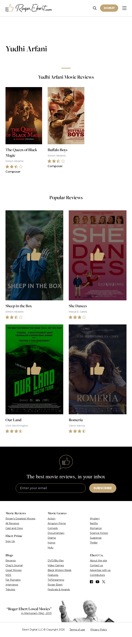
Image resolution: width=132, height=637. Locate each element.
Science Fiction (99, 533)
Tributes (10, 589)
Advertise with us (100, 570)
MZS (8, 575)
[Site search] (95, 8)
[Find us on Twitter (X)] (103, 581)
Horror (51, 542)
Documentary (56, 533)
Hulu (50, 547)
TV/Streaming (56, 579)
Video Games (56, 565)
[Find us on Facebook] (91, 581)
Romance (96, 528)
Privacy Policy (98, 629)
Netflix (94, 523)
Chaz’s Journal (14, 565)
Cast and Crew (14, 528)
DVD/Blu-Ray (56, 560)
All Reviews (12, 523)
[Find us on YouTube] (97, 581)
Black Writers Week (59, 570)
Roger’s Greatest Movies (20, 518)
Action (51, 518)
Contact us (96, 565)
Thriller (94, 542)
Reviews (11, 560)
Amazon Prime (57, 523)
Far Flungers (13, 579)
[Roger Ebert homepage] (29, 8)
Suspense (96, 537)
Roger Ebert (55, 584)
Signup (109, 8)
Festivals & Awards (59, 589)
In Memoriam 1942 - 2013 (36, 613)
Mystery (95, 518)
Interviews (12, 584)
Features (53, 575)
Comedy (53, 528)
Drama (52, 537)
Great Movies (13, 570)
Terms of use (77, 629)
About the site (98, 560)
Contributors (97, 575)
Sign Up (10, 541)
